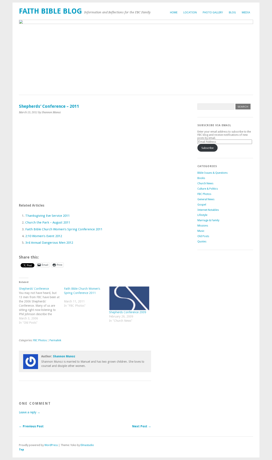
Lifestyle (202, 215)
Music (200, 230)
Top (21, 449)
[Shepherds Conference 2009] (129, 298)
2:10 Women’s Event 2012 (43, 236)
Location (190, 12)
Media (246, 12)
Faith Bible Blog (50, 11)
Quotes (201, 241)
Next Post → (141, 426)
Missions (202, 225)
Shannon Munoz (64, 356)
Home (173, 12)
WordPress (51, 445)
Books (201, 178)
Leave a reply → (29, 412)
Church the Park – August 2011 (47, 222)
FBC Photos (40, 340)
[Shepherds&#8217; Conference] (41, 308)
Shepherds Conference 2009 (127, 312)
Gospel (201, 204)
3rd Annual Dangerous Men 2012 (49, 243)
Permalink (55, 340)
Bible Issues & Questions (212, 172)
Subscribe (207, 148)
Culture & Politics (207, 188)
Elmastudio (87, 445)
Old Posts (203, 236)
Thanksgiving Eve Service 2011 (47, 216)
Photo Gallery (213, 12)
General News (205, 199)
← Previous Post (31, 426)
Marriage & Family (208, 220)
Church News (205, 183)
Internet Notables (208, 209)
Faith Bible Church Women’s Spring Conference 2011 (63, 229)
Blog (232, 12)
